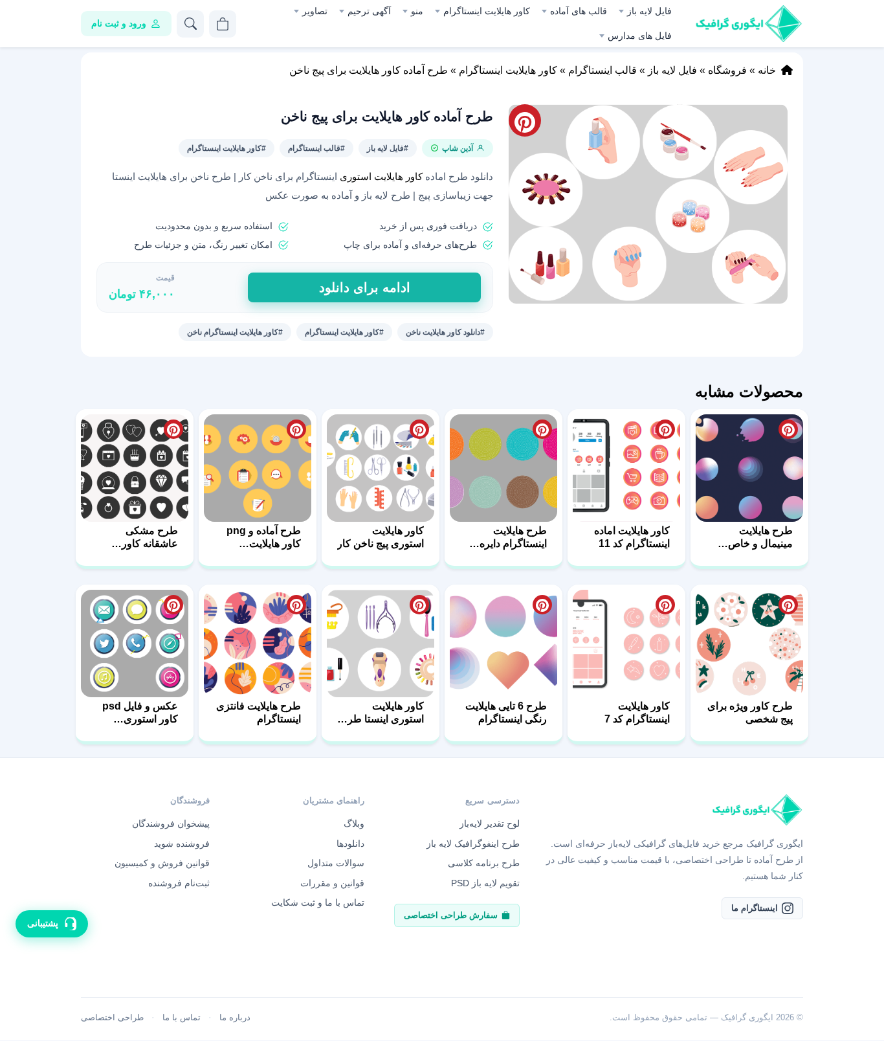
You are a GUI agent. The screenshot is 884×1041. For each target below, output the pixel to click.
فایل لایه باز (649, 11)
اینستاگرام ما (754, 908)
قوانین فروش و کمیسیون (162, 863)
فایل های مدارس (640, 35)
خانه (767, 70)
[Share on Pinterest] (788, 429)
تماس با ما (181, 1017)
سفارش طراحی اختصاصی (451, 915)
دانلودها (350, 843)
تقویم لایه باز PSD (485, 883)
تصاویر (314, 11)
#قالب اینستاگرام (316, 148)
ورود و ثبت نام (118, 23)
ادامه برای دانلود (364, 287)
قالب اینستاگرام (602, 70)
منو (417, 11)
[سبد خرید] (222, 24)
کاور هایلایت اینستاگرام (486, 11)
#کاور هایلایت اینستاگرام (226, 148)
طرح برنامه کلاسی (484, 863)
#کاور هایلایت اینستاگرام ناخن (235, 332)
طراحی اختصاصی (112, 1017)
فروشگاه (727, 70)
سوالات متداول (335, 863)
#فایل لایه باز (387, 148)
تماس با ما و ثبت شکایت (317, 902)
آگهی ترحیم (369, 11)
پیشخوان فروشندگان (171, 823)
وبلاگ (354, 823)
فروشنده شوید (182, 843)
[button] (648, 204)
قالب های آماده (578, 11)
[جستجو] (190, 24)
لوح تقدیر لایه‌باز (489, 823)
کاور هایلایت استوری (381, 177)
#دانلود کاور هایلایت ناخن (445, 332)
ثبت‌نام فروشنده (179, 883)
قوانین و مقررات (332, 883)
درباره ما (234, 1017)
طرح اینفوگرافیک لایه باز (473, 843)
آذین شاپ (457, 148)
